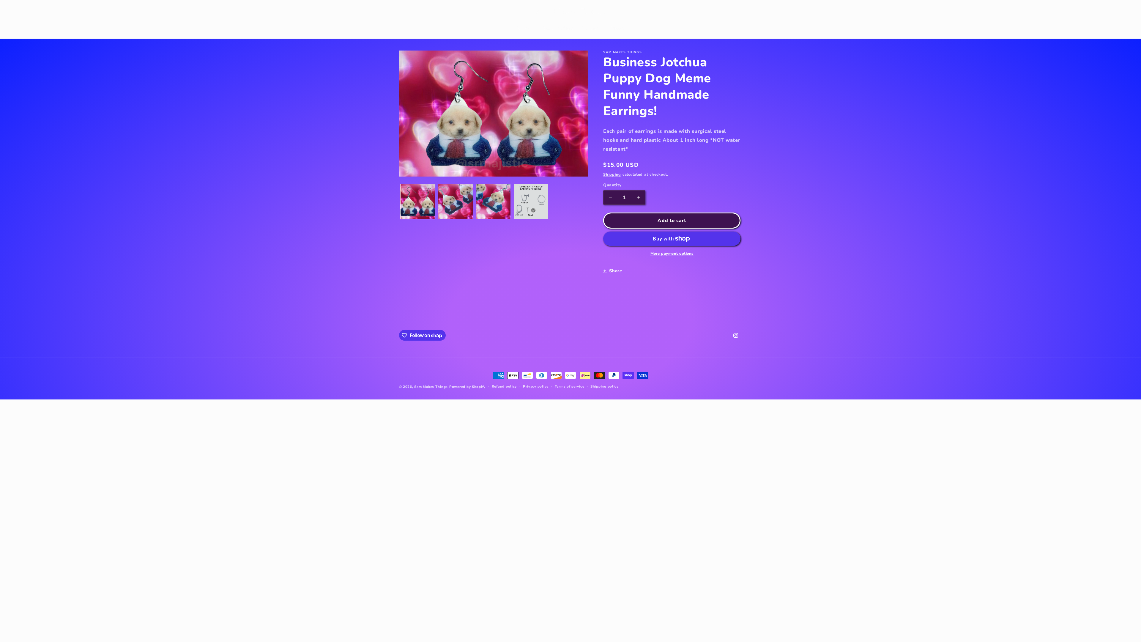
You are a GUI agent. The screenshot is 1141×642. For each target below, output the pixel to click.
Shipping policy (604, 386)
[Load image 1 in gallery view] (418, 201)
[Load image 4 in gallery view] (531, 201)
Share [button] (615, 271)
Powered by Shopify (467, 386)
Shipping (612, 174)
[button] (406, 11)
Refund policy (504, 386)
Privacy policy (536, 386)
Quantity (612, 185)
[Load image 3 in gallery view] (493, 201)
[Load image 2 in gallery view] (455, 201)
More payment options (672, 253)
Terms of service (569, 386)
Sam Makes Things (431, 386)
